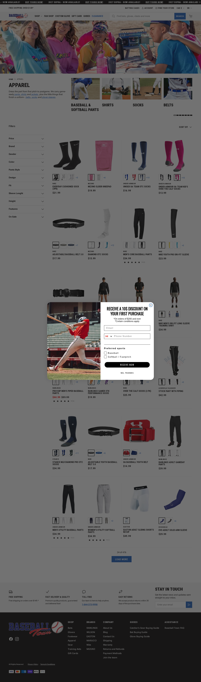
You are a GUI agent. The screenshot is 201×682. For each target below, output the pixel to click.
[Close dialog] (150, 305)
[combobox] (108, 336)
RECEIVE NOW (127, 364)
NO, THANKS (127, 373)
